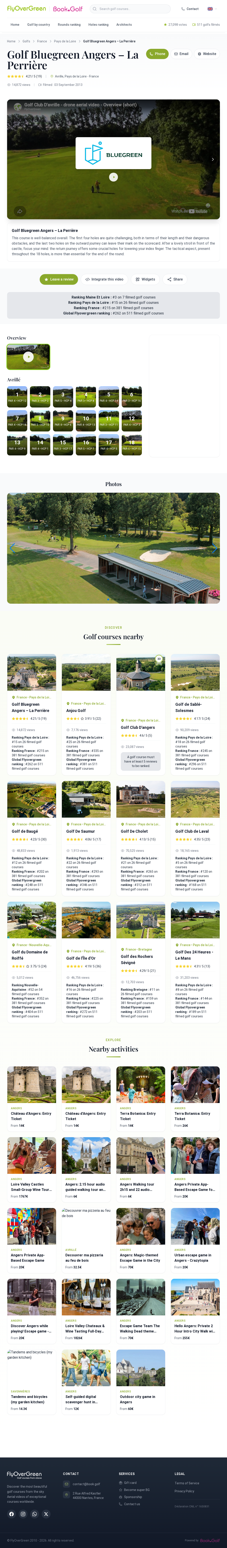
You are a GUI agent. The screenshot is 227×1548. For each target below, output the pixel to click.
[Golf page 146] (31, 799)
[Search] (94, 9)
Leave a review (62, 279)
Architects (124, 24)
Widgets (148, 279)
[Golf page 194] (140, 799)
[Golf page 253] (86, 923)
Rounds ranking (69, 24)
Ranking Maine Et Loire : (92, 297)
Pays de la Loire (65, 41)
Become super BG (137, 1490)
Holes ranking (98, 24)
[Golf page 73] (195, 799)
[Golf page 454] (140, 922)
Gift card (130, 1483)
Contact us (132, 1504)
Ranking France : (88, 308)
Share (178, 279)
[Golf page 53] (31, 672)
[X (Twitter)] (46, 1514)
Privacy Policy (184, 1491)
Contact (193, 9)
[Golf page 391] (86, 799)
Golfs (26, 41)
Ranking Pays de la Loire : (90, 303)
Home (15, 24)
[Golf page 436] (195, 920)
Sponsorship (133, 1497)
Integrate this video (107, 279)
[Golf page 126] (86, 675)
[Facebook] (11, 1514)
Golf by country (38, 24)
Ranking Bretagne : (135, 989)
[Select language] (212, 8)
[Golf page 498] (31, 920)
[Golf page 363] (195, 672)
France (42, 41)
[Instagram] (23, 1514)
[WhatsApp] (34, 1514)
